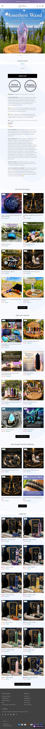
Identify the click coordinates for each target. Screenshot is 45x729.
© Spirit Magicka (6, 724)
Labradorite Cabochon (6, 244)
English (4, 721)
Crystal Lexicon (5, 698)
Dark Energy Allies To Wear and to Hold (31, 271)
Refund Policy (27, 700)
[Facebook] (2, 714)
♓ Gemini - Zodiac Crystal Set (29, 594)
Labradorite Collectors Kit (28, 429)
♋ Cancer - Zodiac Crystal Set (7, 649)
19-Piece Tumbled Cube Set (29, 244)
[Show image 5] (23, 55)
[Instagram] (8, 714)
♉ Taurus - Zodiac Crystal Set (7, 594)
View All (22, 506)
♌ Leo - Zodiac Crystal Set (7, 622)
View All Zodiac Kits (22, 684)
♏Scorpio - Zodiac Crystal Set (29, 622)
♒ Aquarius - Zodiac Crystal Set (30, 539)
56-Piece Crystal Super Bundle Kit (30, 402)
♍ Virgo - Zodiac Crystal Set (29, 649)
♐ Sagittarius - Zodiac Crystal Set (30, 677)
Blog (3, 702)
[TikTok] (16, 714)
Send (41, 722)
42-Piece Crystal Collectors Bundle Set (31, 341)
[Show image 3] (21, 55)
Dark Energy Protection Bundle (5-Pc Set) (10, 470)
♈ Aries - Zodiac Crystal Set (29, 567)
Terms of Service (27, 704)
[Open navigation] (2, 5)
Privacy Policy (27, 702)
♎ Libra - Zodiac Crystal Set (7, 677)
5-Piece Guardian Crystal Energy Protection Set (11, 402)
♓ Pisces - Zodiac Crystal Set (7, 567)
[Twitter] (5, 714)
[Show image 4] (22, 55)
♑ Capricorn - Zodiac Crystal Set (8, 539)
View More (22, 307)
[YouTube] (13, 714)
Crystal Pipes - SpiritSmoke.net (9, 704)
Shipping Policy (27, 698)
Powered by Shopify (7, 725)
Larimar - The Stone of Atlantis (7, 429)
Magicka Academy (6, 696)
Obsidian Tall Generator (28, 373)
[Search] (40, 6)
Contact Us (26, 696)
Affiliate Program (6, 700)
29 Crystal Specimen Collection (8, 271)
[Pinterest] (10, 714)
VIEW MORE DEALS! (22, 436)
